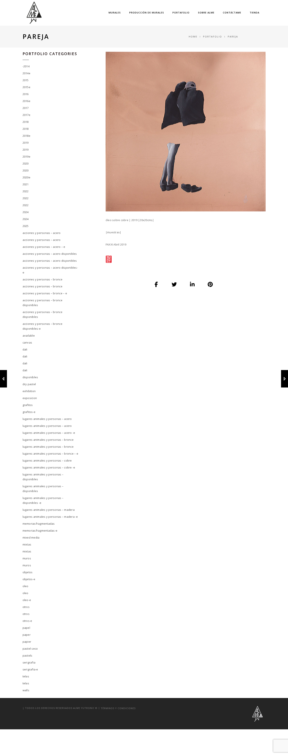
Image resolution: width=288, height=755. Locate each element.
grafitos (28, 405)
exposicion (30, 398)
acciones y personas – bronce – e (45, 293)
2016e (26, 101)
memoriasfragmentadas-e (40, 530)
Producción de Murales (146, 12)
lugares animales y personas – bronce (48, 440)
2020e (26, 177)
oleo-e (27, 600)
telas (26, 676)
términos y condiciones (118, 708)
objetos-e (29, 579)
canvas (27, 342)
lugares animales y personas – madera (49, 510)
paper (27, 635)
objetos (28, 572)
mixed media (31, 537)
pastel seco (30, 648)
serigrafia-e (30, 669)
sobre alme (206, 12)
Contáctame (232, 12)
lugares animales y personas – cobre (47, 460)
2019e (26, 156)
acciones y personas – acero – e (44, 247)
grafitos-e (29, 412)
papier (27, 642)
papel (26, 628)
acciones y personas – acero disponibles (50, 254)
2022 (26, 191)
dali (25, 349)
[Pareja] (156, 284)
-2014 (26, 66)
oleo (25, 586)
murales (115, 12)
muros (27, 558)
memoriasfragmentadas (39, 523)
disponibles (30, 377)
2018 (26, 122)
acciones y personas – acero (42, 233)
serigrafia (29, 662)
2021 (26, 184)
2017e (26, 115)
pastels (27, 655)
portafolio (181, 12)
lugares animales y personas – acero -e (49, 433)
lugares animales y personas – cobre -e (49, 467)
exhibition (29, 391)
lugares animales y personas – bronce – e (50, 453)
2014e (26, 73)
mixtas (27, 544)
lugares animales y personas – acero (47, 419)
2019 (26, 143)
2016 (26, 94)
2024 (26, 212)
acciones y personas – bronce (42, 279)
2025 (26, 226)
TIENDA (254, 12)
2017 (26, 108)
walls (26, 690)
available (29, 335)
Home (193, 36)
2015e (26, 87)
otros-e (27, 621)
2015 (26, 80)
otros (26, 607)
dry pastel (29, 384)
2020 (26, 163)
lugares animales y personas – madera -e (50, 517)
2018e (26, 136)
